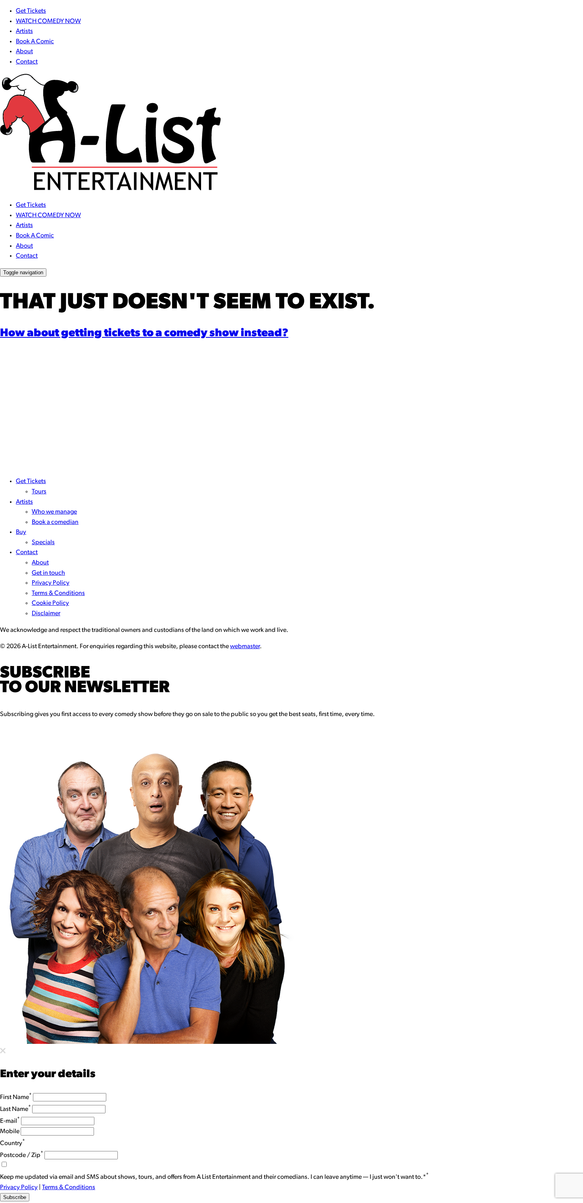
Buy (21, 532)
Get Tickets (31, 11)
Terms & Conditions (58, 593)
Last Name (15, 1109)
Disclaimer (46, 613)
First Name (16, 1097)
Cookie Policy (50, 603)
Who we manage (54, 512)
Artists (24, 31)
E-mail (10, 1121)
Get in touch (48, 573)
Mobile (9, 1131)
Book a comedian (55, 522)
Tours (39, 492)
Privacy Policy (50, 583)
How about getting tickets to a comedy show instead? (144, 333)
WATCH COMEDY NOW (48, 21)
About (24, 51)
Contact (27, 62)
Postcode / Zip (21, 1155)
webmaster (245, 646)
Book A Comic (35, 41)
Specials (43, 542)
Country (12, 1143)
